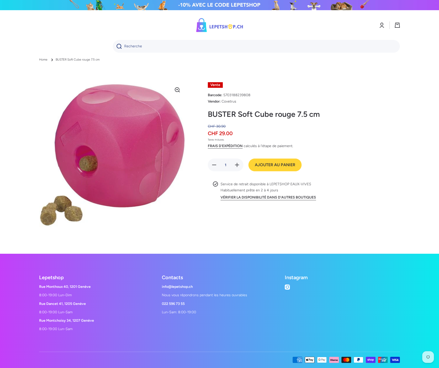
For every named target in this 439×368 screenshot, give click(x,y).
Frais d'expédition (225, 146)
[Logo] (219, 25)
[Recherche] (117, 46)
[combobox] (256, 46)
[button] (397, 25)
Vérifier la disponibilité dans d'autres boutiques (268, 197)
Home (43, 59)
